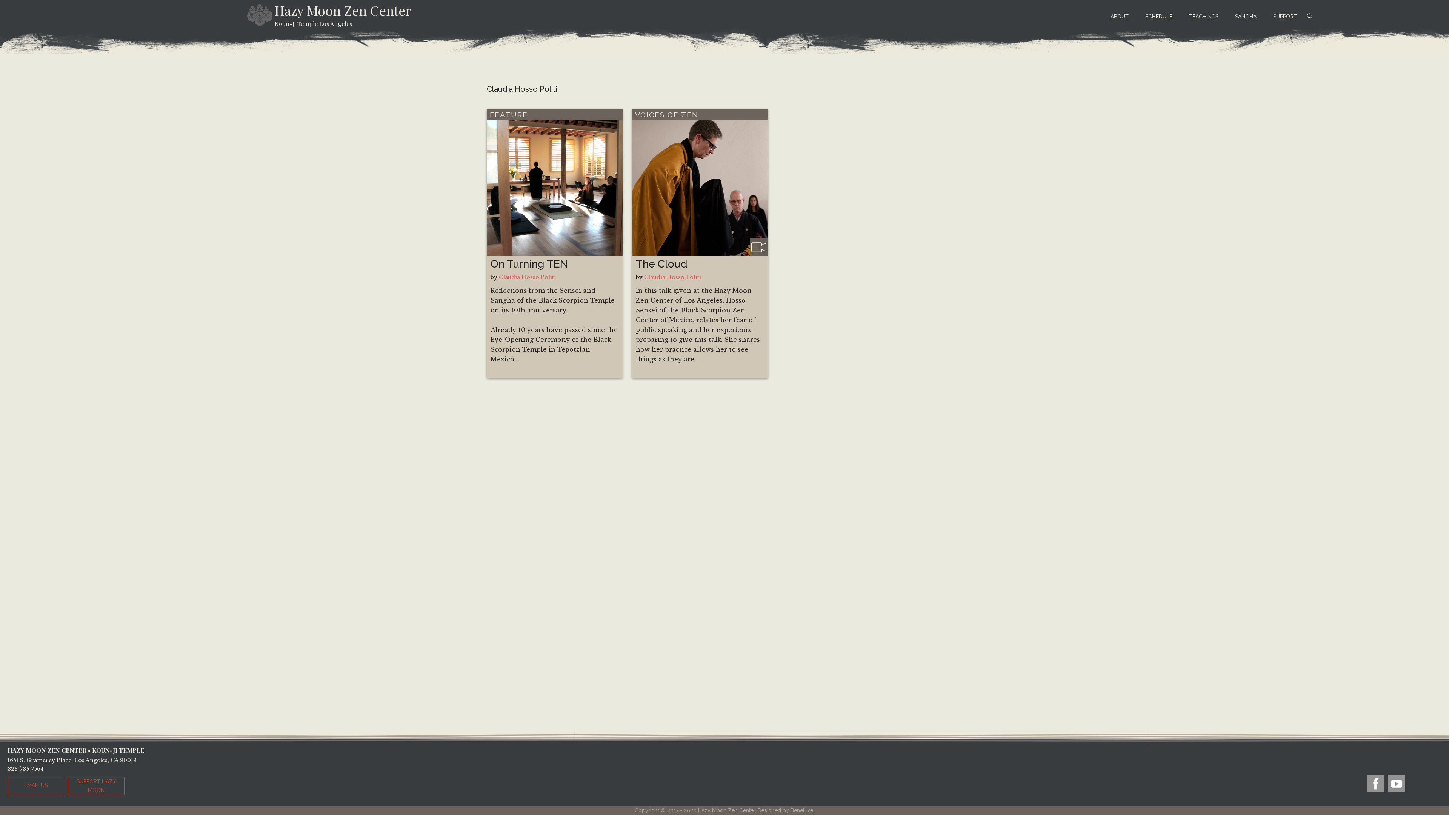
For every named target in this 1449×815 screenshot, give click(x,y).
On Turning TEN (529, 264)
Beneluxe (802, 810)
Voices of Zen (666, 115)
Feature (509, 115)
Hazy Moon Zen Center (343, 10)
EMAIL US (36, 785)
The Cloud (661, 264)
